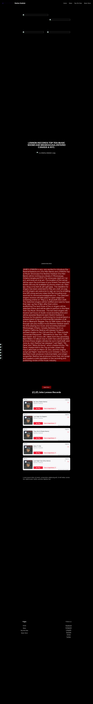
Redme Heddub (20, 3)
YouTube (68, 632)
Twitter (68, 637)
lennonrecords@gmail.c (43, 295)
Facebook (69, 625)
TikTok (69, 634)
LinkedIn (68, 630)
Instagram (68, 628)
